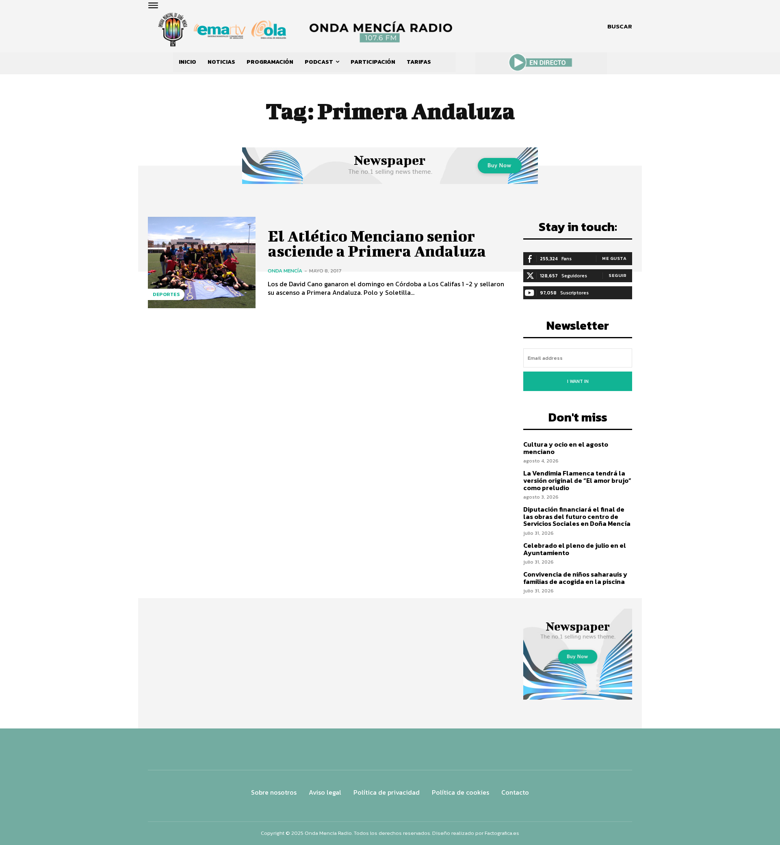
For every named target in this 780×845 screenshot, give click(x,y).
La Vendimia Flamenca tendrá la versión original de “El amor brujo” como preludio (577, 480)
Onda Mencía (285, 270)
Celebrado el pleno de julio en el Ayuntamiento (574, 549)
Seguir (617, 275)
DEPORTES (166, 294)
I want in (578, 381)
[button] (619, 26)
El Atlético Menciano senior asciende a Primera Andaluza (377, 243)
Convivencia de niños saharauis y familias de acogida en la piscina (575, 577)
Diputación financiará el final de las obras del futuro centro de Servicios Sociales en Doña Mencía (576, 516)
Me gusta (614, 258)
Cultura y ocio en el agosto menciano (565, 447)
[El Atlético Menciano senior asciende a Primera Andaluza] (202, 262)
